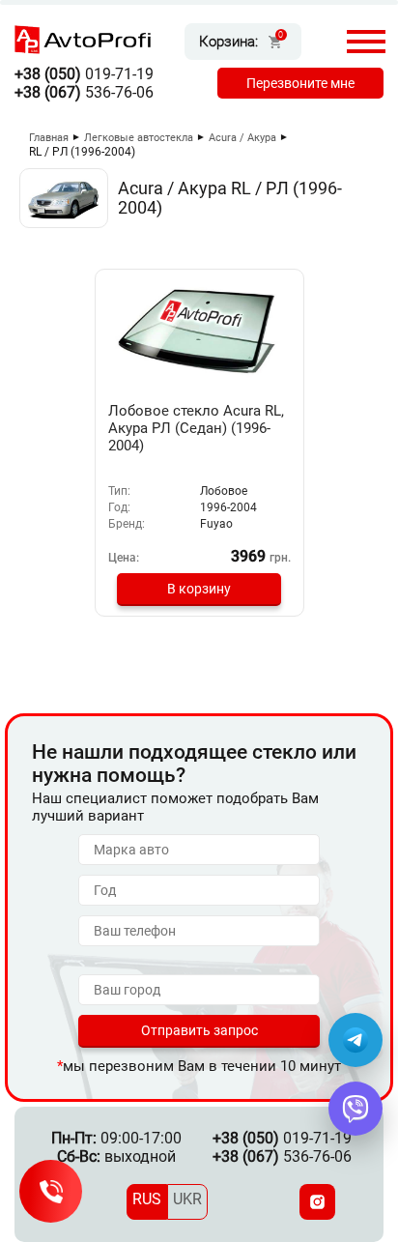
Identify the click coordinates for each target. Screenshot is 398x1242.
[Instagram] (317, 1202)
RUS (146, 1199)
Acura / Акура (242, 137)
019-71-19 (84, 74)
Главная (49, 137)
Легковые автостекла (138, 137)
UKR (187, 1199)
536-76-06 (84, 92)
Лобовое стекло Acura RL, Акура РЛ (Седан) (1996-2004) (196, 428)
